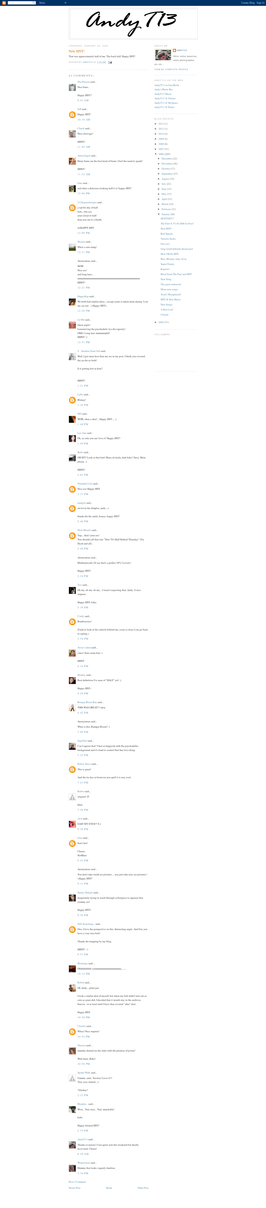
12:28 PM (84, 310)
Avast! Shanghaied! (171, 294)
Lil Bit (81, 319)
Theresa (82, 1045)
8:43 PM (83, 860)
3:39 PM (83, 607)
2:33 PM (83, 1095)
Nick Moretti (84, 530)
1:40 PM (83, 424)
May (164, 194)
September (167, 173)
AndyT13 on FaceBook (166, 85)
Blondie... (83, 1104)
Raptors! (165, 269)
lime (80, 183)
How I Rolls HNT (170, 254)
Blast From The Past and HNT (176, 274)
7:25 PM (83, 755)
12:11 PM (84, 252)
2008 (162, 144)
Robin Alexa (84, 764)
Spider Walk (84, 1072)
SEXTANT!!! (167, 218)
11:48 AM (84, 147)
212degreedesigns (87, 202)
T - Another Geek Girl (89, 351)
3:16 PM (83, 1173)
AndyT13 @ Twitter (164, 98)
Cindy (81, 616)
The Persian (84, 82)
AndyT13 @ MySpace (166, 103)
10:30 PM (84, 1017)
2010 (162, 133)
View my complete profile (171, 69)
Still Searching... (86, 924)
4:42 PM (83, 712)
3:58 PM (83, 638)
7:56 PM (83, 809)
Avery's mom (84, 647)
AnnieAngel (84, 155)
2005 (162, 322)
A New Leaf (167, 309)
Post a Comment (77, 1181)
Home (109, 1188)
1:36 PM (83, 405)
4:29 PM (83, 693)
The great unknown (171, 284)
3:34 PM (83, 576)
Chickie (82, 1026)
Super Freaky (167, 264)
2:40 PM (83, 521)
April (165, 199)
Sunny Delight (85, 892)
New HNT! (166, 228)
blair (80, 838)
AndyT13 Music (163, 94)
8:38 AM (83, 1154)
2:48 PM (83, 548)
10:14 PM (84, 973)
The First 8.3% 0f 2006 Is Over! (177, 223)
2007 (162, 149)
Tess (80, 584)
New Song (166, 279)
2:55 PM (83, 1130)
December (167, 158)
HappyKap (83, 296)
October (166, 168)
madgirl (82, 503)
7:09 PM (83, 732)
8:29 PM (83, 829)
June (164, 189)
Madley (82, 675)
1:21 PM (83, 385)
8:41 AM (83, 100)
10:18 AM (84, 119)
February (167, 209)
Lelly (80, 394)
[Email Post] (110, 62)
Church (164, 314)
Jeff (79, 109)
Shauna (81, 241)
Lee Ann (82, 433)
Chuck (81, 128)
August (166, 178)
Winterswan (84, 1162)
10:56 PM (84, 1064)
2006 (162, 154)
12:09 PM (84, 233)
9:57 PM (83, 954)
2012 (162, 128)
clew (80, 818)
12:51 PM (84, 342)
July (164, 184)
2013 (162, 123)
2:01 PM (83, 475)
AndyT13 (83, 1139)
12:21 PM (84, 287)
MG (80, 413)
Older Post (143, 1188)
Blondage (83, 963)
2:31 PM (83, 494)
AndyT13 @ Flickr (164, 107)
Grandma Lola (85, 483)
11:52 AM (84, 174)
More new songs (169, 289)
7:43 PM (83, 782)
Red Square (167, 233)
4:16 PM (83, 666)
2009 (162, 139)
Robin (81, 791)
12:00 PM (84, 193)
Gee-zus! (165, 243)
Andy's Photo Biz (163, 89)
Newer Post (74, 1188)
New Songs (166, 304)
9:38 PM (83, 915)
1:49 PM (83, 443)
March (165, 204)
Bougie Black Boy (87, 702)
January (166, 214)
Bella (80, 452)
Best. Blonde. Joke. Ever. (174, 259)
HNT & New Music (171, 299)
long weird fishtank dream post (177, 249)
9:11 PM (83, 883)
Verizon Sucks (168, 238)
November (167, 163)
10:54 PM (84, 1036)
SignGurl (82, 740)
